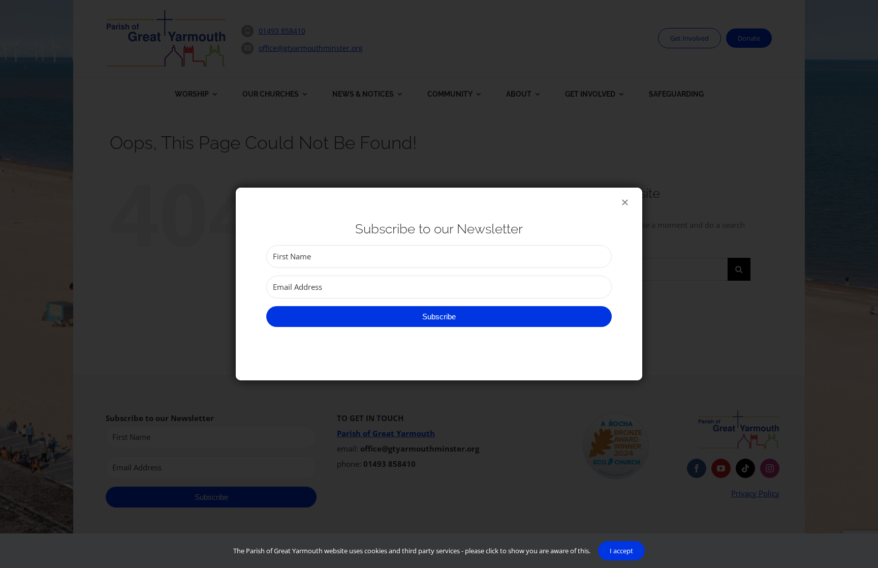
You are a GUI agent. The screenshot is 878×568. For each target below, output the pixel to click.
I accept (621, 550)
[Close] (625, 202)
